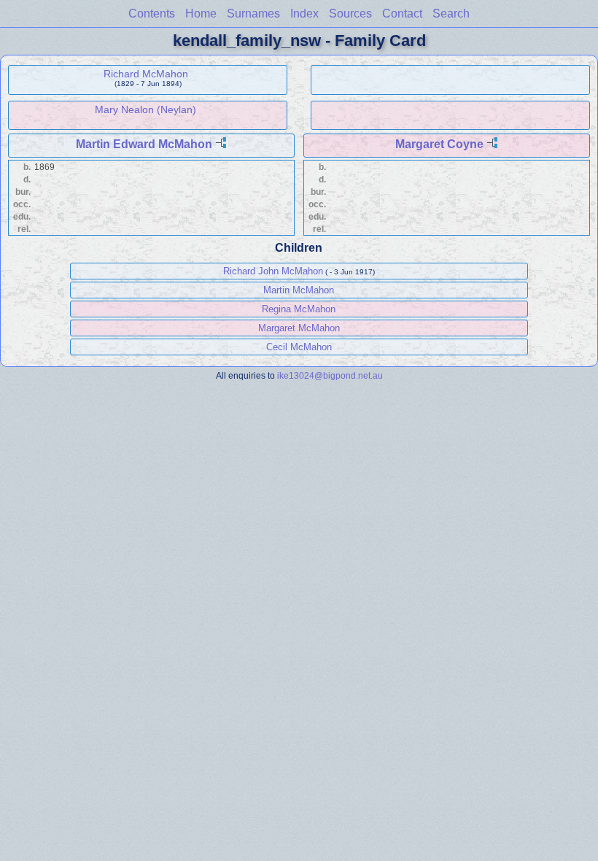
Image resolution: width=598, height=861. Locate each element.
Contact (402, 13)
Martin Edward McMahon (144, 144)
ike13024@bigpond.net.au (330, 375)
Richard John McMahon (273, 271)
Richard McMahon (146, 74)
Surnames (253, 13)
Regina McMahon (298, 309)
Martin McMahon (298, 290)
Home (201, 13)
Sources (350, 13)
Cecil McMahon (299, 346)
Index (304, 13)
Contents (151, 13)
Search (451, 13)
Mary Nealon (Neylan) (145, 109)
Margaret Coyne (439, 144)
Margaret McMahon (299, 328)
